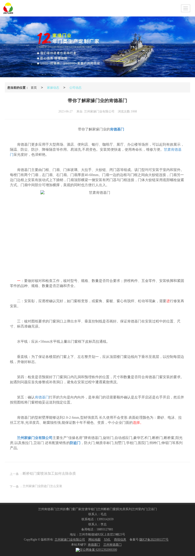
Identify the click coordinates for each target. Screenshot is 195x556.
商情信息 (120, 539)
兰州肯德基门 (112, 544)
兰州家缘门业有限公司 (70, 539)
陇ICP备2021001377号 (154, 539)
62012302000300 (98, 549)
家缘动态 (53, 87)
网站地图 (94, 539)
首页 (34, 87)
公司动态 (75, 87)
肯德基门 (42, 397)
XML (107, 539)
